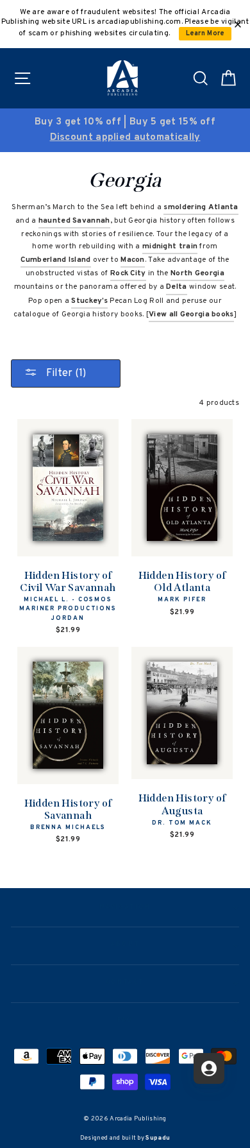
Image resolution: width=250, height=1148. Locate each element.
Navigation (124, 907)
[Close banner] (238, 24)
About (125, 944)
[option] (125, 130)
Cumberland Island (55, 260)
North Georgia (197, 273)
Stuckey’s (89, 301)
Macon (133, 260)
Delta (176, 287)
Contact (125, 982)
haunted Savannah (74, 221)
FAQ (125, 1020)
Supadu (158, 1138)
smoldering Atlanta (200, 207)
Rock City (128, 273)
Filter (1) (65, 373)
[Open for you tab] (209, 1068)
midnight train (169, 246)
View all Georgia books (191, 314)
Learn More (205, 34)
